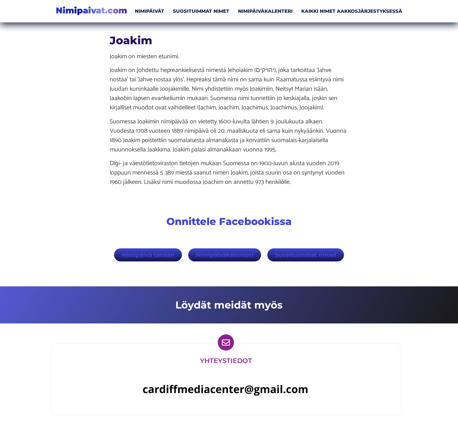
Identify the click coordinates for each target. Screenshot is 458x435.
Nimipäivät (149, 11)
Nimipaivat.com (91, 10)
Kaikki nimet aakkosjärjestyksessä (351, 11)
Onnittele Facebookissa (229, 221)
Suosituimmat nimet (201, 11)
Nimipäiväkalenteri (265, 11)
